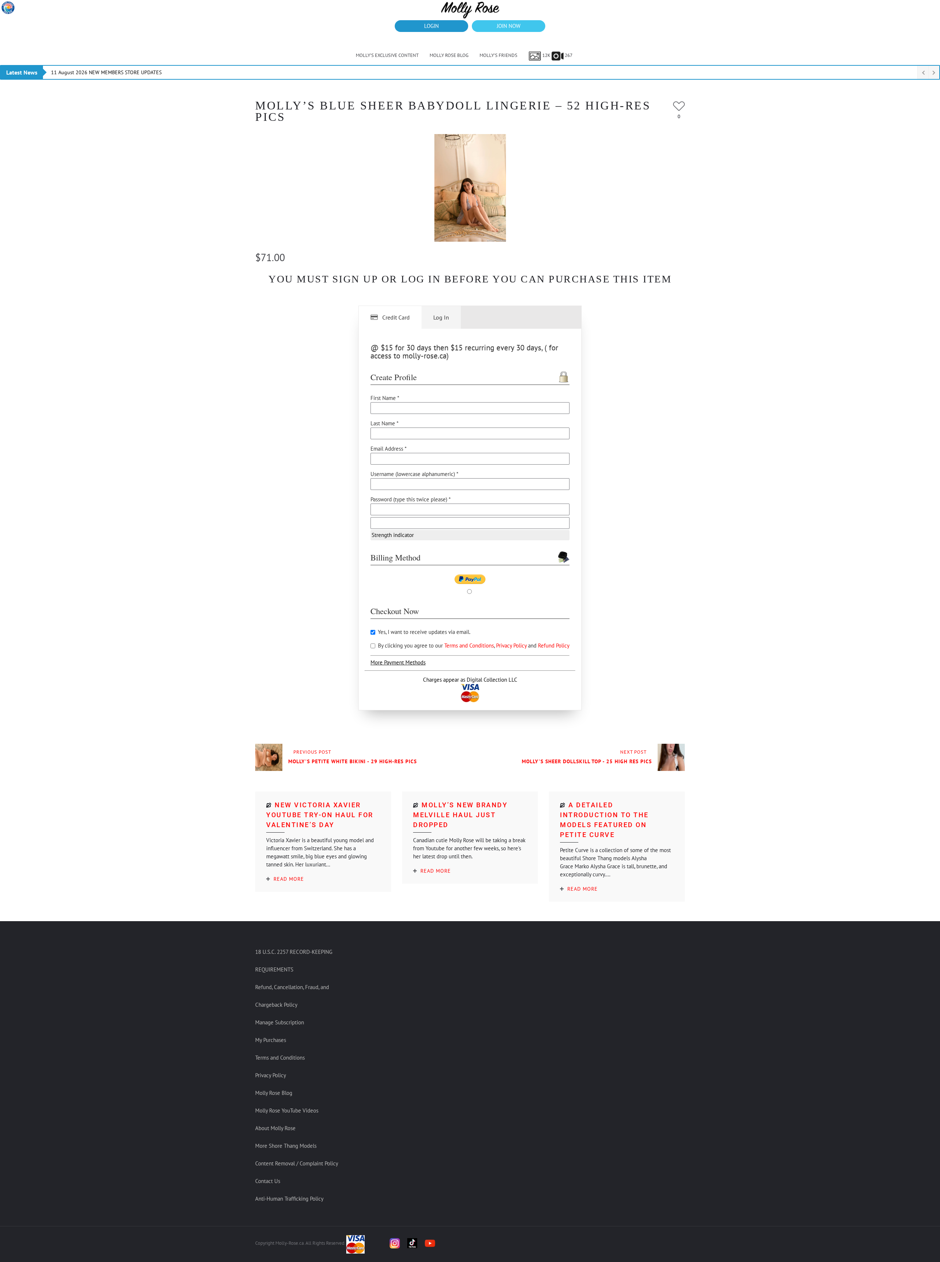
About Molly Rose (275, 1128)
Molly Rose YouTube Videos (286, 1110)
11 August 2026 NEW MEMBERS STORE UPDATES (106, 72)
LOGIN (431, 25)
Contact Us (267, 1181)
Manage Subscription (279, 1022)
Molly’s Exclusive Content (387, 55)
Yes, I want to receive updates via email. (423, 631)
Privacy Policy (512, 645)
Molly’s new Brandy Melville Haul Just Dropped (460, 815)
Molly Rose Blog (449, 55)
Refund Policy (554, 645)
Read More (289, 879)
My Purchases (270, 1039)
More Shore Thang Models (286, 1145)
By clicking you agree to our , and (473, 645)
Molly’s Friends (498, 55)
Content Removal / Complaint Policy (296, 1163)
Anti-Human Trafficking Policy (289, 1198)
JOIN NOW (508, 25)
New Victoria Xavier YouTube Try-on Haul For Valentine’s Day (319, 815)
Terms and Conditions (469, 645)
